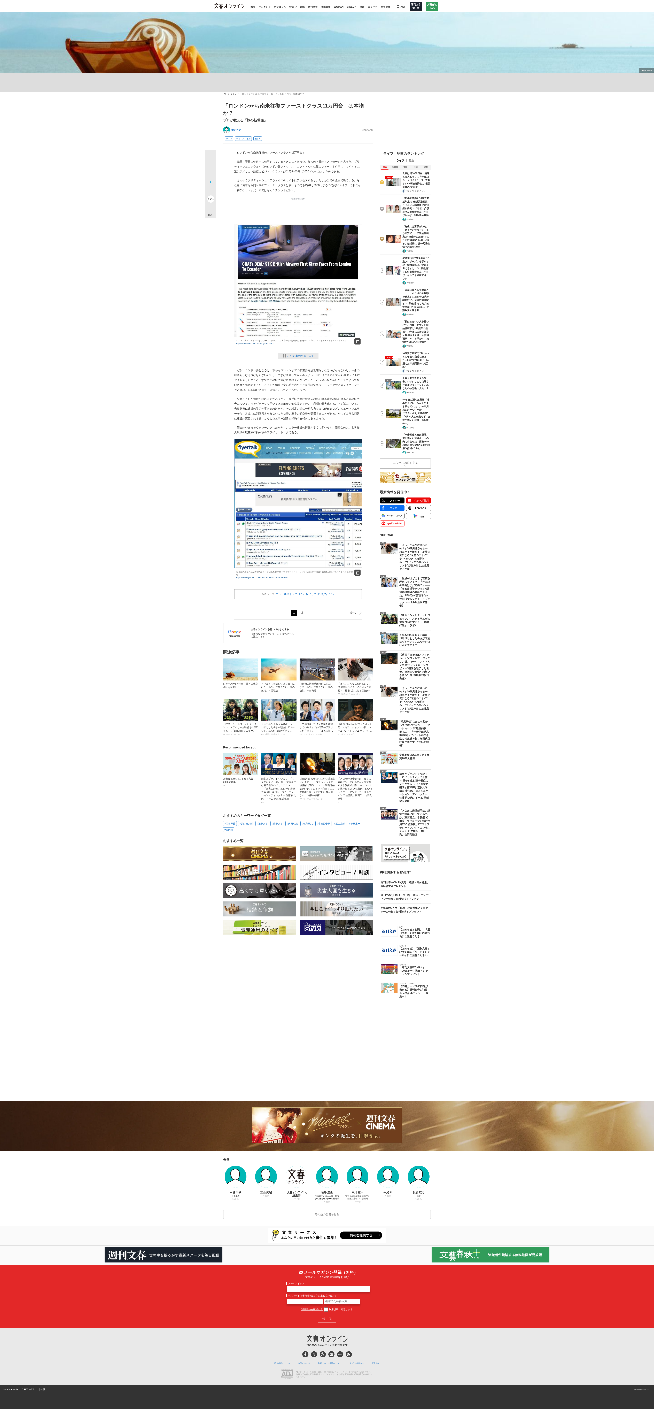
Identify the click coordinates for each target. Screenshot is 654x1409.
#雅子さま (262, 823)
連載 (302, 6)
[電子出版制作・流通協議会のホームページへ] (287, 1374)
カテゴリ (279, 6)
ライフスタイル (243, 138)
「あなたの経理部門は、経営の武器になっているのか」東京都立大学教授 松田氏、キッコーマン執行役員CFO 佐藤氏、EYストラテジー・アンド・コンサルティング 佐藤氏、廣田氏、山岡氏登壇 (355, 790)
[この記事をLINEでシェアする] (210, 189)
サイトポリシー (357, 1363)
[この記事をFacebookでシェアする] (210, 167)
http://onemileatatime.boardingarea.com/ (255, 343)
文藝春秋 (326, 6)
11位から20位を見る (405, 462)
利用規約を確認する (312, 1309)
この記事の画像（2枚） (301, 355)
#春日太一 (354, 823)
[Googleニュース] (331, 1354)
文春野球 (385, 6)
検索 (403, 6)
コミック (372, 6)
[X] (314, 1354)
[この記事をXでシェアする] (210, 157)
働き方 (258, 138)
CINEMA (351, 6)
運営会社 (376, 1363)
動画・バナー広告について (330, 1363)
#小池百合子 (323, 823)
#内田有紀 (292, 823)
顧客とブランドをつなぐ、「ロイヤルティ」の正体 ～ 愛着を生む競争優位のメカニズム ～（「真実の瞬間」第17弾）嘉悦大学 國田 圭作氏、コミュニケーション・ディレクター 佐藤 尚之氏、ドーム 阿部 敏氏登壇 (278, 790)
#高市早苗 (229, 823)
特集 (291, 6)
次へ (353, 613)
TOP (225, 94)
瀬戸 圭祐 (410, 452)
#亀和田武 (307, 823)
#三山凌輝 (339, 823)
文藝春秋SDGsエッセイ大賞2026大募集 (238, 781)
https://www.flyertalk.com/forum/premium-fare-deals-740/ (262, 577)
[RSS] (349, 1354)
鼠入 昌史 (410, 427)
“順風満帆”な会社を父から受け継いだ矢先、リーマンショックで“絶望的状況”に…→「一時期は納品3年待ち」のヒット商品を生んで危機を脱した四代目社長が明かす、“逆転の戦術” (317, 788)
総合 (411, 160)
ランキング (265, 6)
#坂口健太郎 (246, 823)
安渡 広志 (410, 392)
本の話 (41, 1389)
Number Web (10, 1389)
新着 (253, 6)
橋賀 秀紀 (236, 129)
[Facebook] (305, 1354)
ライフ (233, 94)
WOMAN (339, 6)
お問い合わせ (304, 1363)
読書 (362, 6)
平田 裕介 (410, 219)
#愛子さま (277, 823)
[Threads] (323, 1354)
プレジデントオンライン (415, 191)
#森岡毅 (228, 829)
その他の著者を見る (327, 1214)
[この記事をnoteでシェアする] (210, 199)
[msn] (340, 1354)
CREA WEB (28, 1389)
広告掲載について (282, 1363)
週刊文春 (313, 6)
